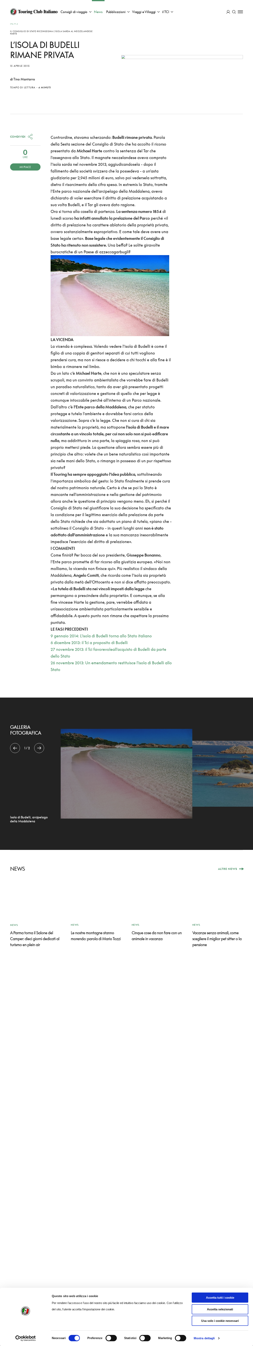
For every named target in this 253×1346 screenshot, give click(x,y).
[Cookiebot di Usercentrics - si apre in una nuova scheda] (25, 1338)
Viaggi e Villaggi (144, 12)
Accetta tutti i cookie (220, 1297)
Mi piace (25, 167)
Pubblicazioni (116, 12)
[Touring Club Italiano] (34, 11)
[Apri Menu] (240, 12)
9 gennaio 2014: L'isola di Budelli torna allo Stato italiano (101, 635)
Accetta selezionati (220, 1309)
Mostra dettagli (204, 1338)
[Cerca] (234, 12)
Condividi (17, 136)
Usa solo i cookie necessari (220, 1320)
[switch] (111, 1338)
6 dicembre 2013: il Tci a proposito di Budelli (89, 642)
